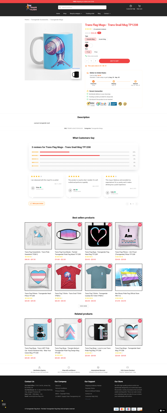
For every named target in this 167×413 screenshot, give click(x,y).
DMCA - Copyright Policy (62, 393)
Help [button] (163, 410)
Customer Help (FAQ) (91, 396)
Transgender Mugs (56, 20)
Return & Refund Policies (92, 391)
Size (86, 49)
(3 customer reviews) (100, 29)
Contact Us (88, 393)
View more (83, 306)
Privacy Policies (60, 391)
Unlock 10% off (4, 404)
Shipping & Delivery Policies (93, 385)
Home (27, 20)
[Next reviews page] (136, 204)
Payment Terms (90, 388)
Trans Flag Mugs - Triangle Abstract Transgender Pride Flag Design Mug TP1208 (67, 350)
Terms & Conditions (61, 388)
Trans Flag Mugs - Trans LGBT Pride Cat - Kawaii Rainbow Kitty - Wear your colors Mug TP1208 (38, 350)
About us (58, 385)
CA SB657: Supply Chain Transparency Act (68, 396)
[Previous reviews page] (127, 204)
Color (86, 42)
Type (86, 36)
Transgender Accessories (39, 20)
